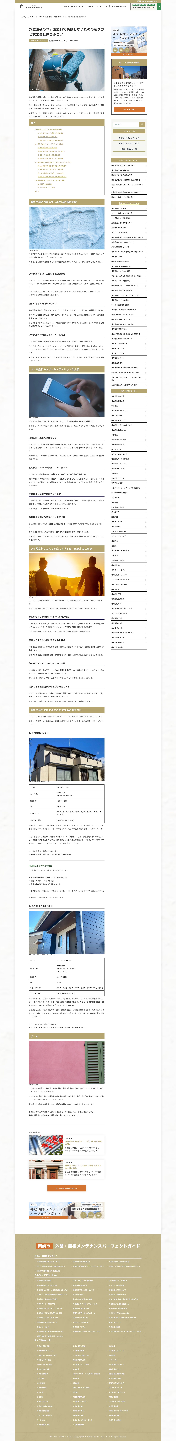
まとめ (37, 191)
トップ (23, 16)
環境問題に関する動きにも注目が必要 (50, 159)
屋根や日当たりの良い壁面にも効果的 (50, 169)
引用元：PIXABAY (34, 250)
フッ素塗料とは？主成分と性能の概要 (50, 133)
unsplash (36, 89)
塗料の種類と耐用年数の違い (47, 137)
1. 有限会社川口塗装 (45, 184)
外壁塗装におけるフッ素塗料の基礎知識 (48, 129)
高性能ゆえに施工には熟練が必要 (49, 155)
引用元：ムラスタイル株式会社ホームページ (41, 955)
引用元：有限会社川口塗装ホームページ (40, 781)
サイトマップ (54, 1437)
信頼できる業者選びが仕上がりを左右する (52, 177)
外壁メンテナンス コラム (34, 16)
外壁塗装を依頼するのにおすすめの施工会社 (50, 180)
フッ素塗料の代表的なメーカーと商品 (50, 140)
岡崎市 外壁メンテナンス (46, 1256)
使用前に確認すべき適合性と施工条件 (50, 173)
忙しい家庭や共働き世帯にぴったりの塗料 (52, 166)
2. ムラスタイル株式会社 (46, 188)
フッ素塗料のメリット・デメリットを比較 (49, 144)
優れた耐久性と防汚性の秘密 (47, 148)
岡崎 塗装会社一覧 (43, 1340)
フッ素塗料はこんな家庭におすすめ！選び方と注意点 (53, 162)
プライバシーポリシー (66, 1437)
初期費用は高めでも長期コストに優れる (51, 151)
